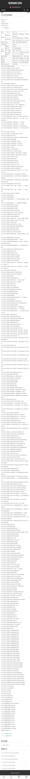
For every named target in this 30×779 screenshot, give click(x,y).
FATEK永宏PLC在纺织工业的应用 (8, 765)
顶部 (26, 777)
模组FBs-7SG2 (8, 733)
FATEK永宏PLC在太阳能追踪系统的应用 (10, 759)
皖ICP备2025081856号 (15, 773)
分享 (4, 777)
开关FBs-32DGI (9, 735)
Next (28, 12)
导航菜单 (3, 10)
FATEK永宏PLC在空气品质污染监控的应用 (10, 752)
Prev (2, 12)
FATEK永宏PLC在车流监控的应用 (8, 762)
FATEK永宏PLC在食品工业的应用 (8, 768)
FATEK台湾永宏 (5, 745)
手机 (11, 777)
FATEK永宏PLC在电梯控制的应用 (8, 756)
